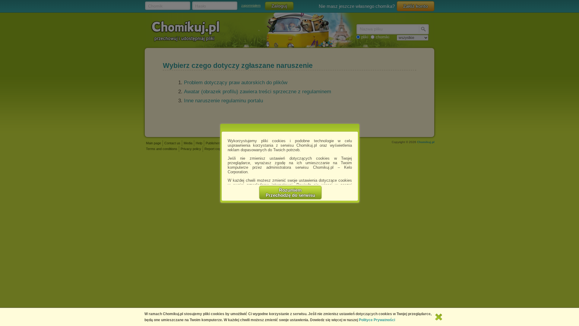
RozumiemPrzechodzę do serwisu (290, 192)
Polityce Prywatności (377, 320)
